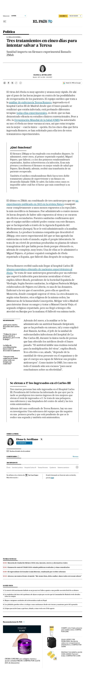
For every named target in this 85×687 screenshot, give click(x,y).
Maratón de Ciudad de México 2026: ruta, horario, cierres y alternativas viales (38, 563)
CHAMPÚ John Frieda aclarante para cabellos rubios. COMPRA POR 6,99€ (71, 629)
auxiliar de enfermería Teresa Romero (30, 102)
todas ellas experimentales (32, 112)
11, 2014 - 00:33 (45, 77)
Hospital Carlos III (30, 467)
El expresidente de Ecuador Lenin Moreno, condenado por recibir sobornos (37, 572)
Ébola (8, 467)
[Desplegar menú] (5, 21)
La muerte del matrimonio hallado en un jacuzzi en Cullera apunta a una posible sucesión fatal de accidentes (42, 590)
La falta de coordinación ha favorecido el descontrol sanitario (11, 348)
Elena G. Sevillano (42, 75)
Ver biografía (21, 443)
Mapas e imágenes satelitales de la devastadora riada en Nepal (26, 600)
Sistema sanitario (63, 467)
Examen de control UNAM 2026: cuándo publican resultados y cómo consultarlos (39, 567)
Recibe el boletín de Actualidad (20, 451)
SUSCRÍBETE (63, 16)
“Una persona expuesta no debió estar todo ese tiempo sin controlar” (10, 360)
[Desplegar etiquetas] (77, 467)
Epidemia (53, 467)
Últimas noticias (9, 559)
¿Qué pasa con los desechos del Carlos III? (11, 326)
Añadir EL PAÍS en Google (73, 83)
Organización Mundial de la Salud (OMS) (37, 120)
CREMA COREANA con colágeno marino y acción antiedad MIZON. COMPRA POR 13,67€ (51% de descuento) (22, 661)
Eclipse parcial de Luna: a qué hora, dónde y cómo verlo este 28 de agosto (29, 608)
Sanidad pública (17, 467)
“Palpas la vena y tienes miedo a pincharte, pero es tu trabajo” (11, 336)
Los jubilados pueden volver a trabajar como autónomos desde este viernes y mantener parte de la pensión (41, 604)
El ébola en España (13, 37)
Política (9, 32)
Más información (12, 477)
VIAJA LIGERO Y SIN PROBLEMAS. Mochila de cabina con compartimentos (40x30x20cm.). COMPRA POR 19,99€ (71, 643)
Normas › (76, 456)
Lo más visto (8, 585)
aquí (52, 478)
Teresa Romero (43, 467)
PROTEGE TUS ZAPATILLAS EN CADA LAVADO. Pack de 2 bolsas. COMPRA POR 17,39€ (71, 654)
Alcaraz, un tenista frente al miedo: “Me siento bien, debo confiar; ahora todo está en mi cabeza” (45, 576)
